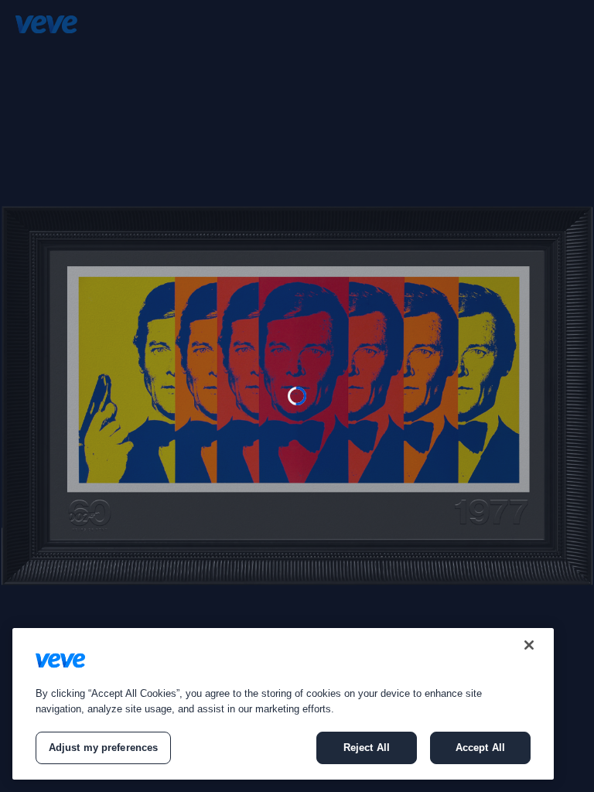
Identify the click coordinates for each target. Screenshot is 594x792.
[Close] (529, 645)
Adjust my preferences (104, 747)
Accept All (480, 747)
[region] (283, 704)
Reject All (366, 747)
